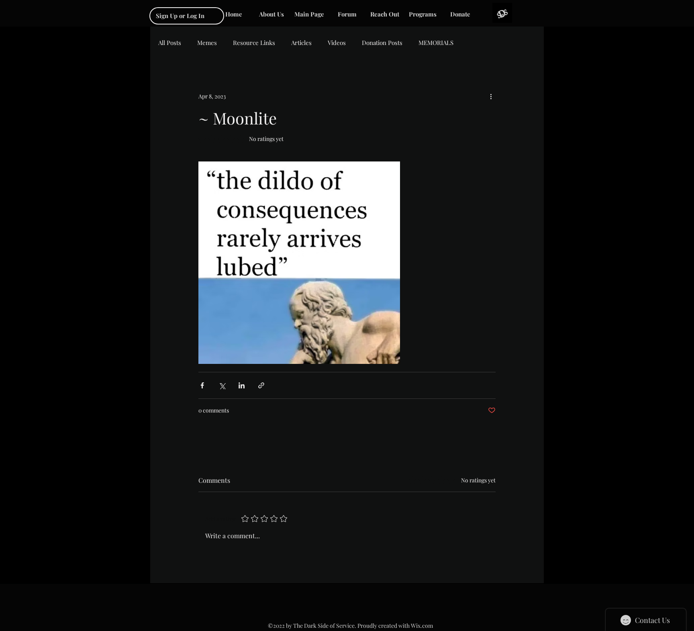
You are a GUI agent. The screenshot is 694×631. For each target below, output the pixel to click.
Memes (207, 43)
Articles (301, 43)
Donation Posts (382, 43)
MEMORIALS (435, 43)
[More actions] (491, 96)
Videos (337, 43)
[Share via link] (261, 385)
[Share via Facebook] (202, 385)
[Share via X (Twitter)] (222, 385)
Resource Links (254, 43)
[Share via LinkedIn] (241, 385)
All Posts (169, 43)
